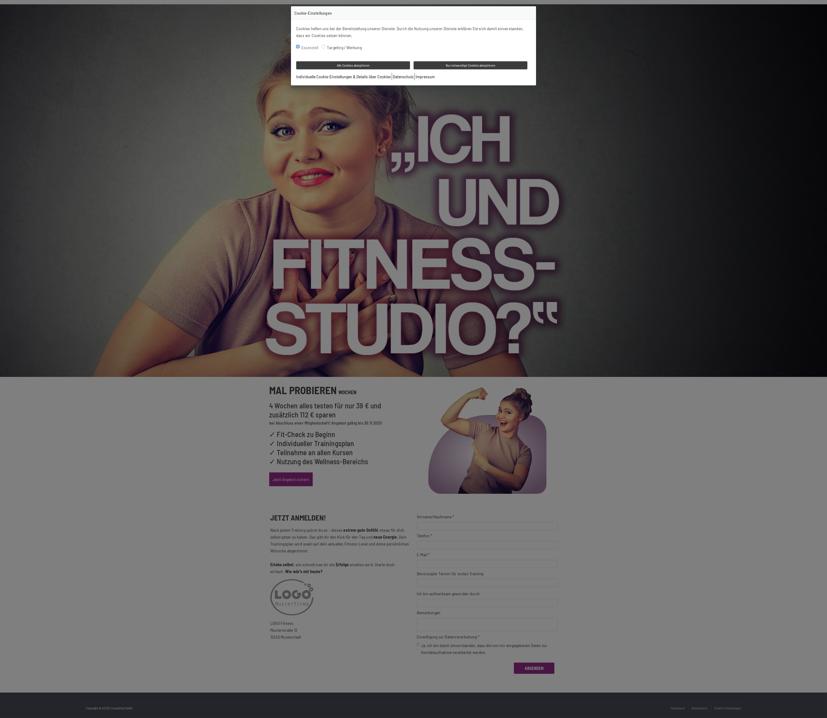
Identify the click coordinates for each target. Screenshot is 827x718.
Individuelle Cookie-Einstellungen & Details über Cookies (343, 76)
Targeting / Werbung (344, 47)
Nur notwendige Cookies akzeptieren (470, 65)
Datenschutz (403, 76)
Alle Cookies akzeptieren (353, 65)
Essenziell (309, 47)
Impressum (425, 76)
